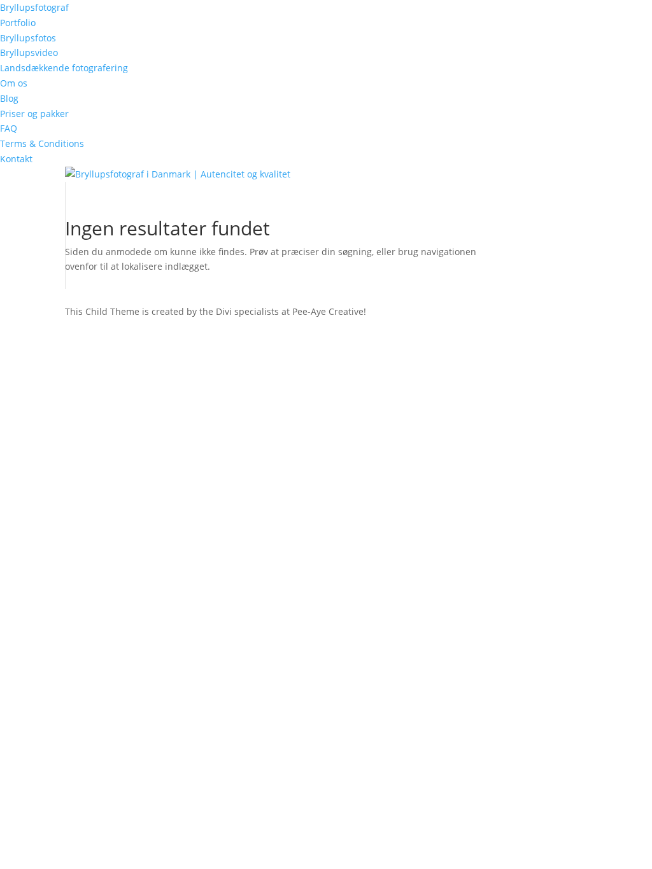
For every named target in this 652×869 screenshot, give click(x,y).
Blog (9, 98)
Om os (13, 83)
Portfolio (18, 23)
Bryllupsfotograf (34, 7)
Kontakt (16, 159)
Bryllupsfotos (28, 38)
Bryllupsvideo (29, 52)
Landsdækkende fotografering (64, 68)
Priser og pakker (34, 114)
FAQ (8, 128)
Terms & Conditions (42, 143)
